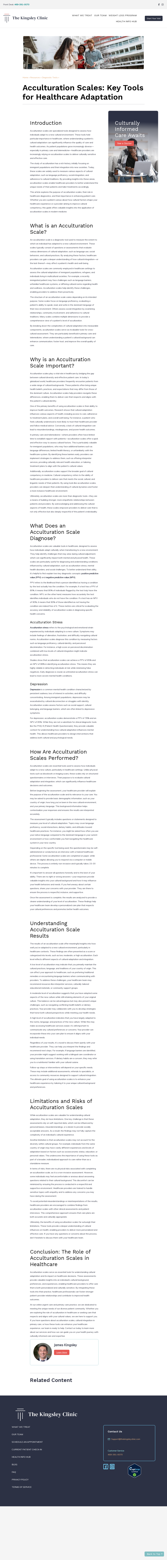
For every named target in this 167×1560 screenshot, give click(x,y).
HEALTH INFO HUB (21, 1457)
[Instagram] (162, 4)
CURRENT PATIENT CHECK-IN (27, 1449)
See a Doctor (124, 143)
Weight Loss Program (123, 15)
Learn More (61, 1352)
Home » (26, 77)
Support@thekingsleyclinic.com (125, 1439)
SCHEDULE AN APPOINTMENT (27, 1442)
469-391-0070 (21, 4)
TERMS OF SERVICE (22, 1487)
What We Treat (82, 15)
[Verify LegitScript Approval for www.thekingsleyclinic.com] (134, 1470)
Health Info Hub (126, 21)
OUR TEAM (100, 15)
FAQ (14, 1472)
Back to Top (153, 1554)
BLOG (14, 1464)
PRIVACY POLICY (20, 1479)
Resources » (35, 77)
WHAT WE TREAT (21, 1427)
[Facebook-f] (159, 4)
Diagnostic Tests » (50, 77)
